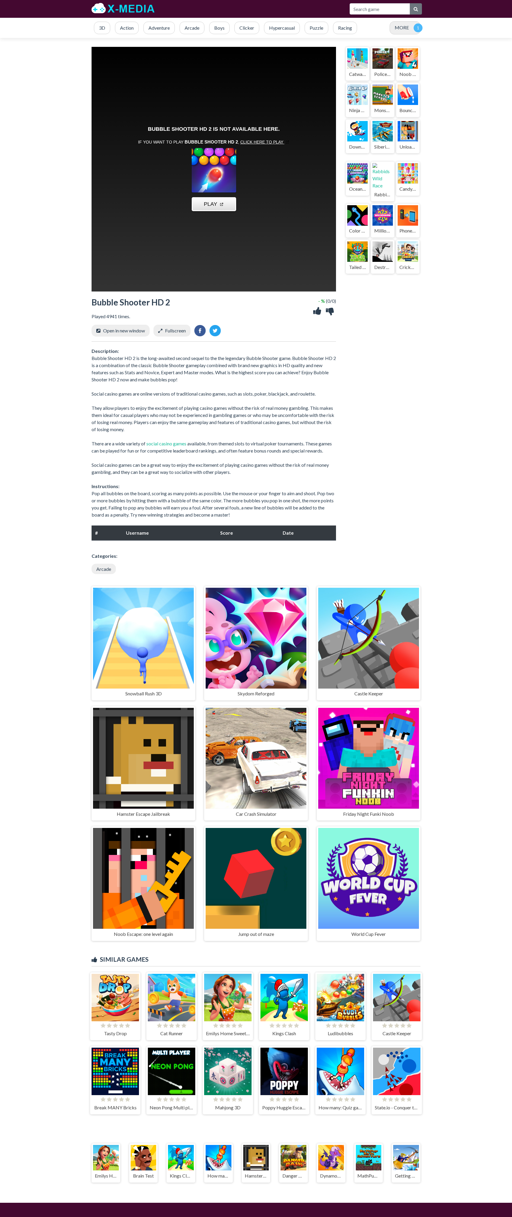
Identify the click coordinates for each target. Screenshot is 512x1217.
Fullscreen (175, 330)
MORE (402, 27)
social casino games (166, 443)
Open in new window (124, 330)
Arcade (103, 569)
